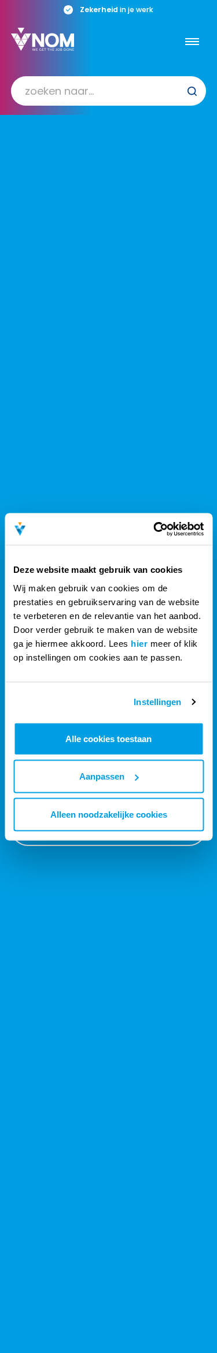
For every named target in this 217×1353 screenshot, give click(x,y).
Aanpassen (101, 776)
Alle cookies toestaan (108, 738)
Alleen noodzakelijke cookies (108, 814)
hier (139, 643)
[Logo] (42, 39)
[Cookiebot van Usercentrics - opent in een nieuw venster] (154, 528)
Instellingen (157, 702)
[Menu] (192, 41)
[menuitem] (109, 91)
